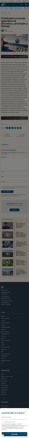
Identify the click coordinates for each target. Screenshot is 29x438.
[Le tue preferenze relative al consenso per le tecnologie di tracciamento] (2, 435)
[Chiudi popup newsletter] (26, 411)
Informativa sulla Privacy (12, 426)
